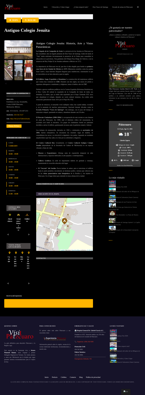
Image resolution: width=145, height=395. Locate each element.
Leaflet (62, 250)
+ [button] (38, 200)
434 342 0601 (79, 349)
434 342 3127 (18, 115)
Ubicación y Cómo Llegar (60, 7)
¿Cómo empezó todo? (81, 7)
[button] (6, 83)
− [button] (38, 203)
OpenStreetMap (76, 250)
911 (91, 359)
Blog (81, 377)
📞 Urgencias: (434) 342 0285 (84, 341)
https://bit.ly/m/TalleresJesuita (20, 119)
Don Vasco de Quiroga (100, 7)
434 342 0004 (79, 355)
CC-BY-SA (89, 250)
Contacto (73, 377)
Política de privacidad (93, 377)
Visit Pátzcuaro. (100, 382)
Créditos (63, 377)
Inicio (45, 7)
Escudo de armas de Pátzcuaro (122, 7)
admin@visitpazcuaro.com (125, 54)
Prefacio (54, 377)
